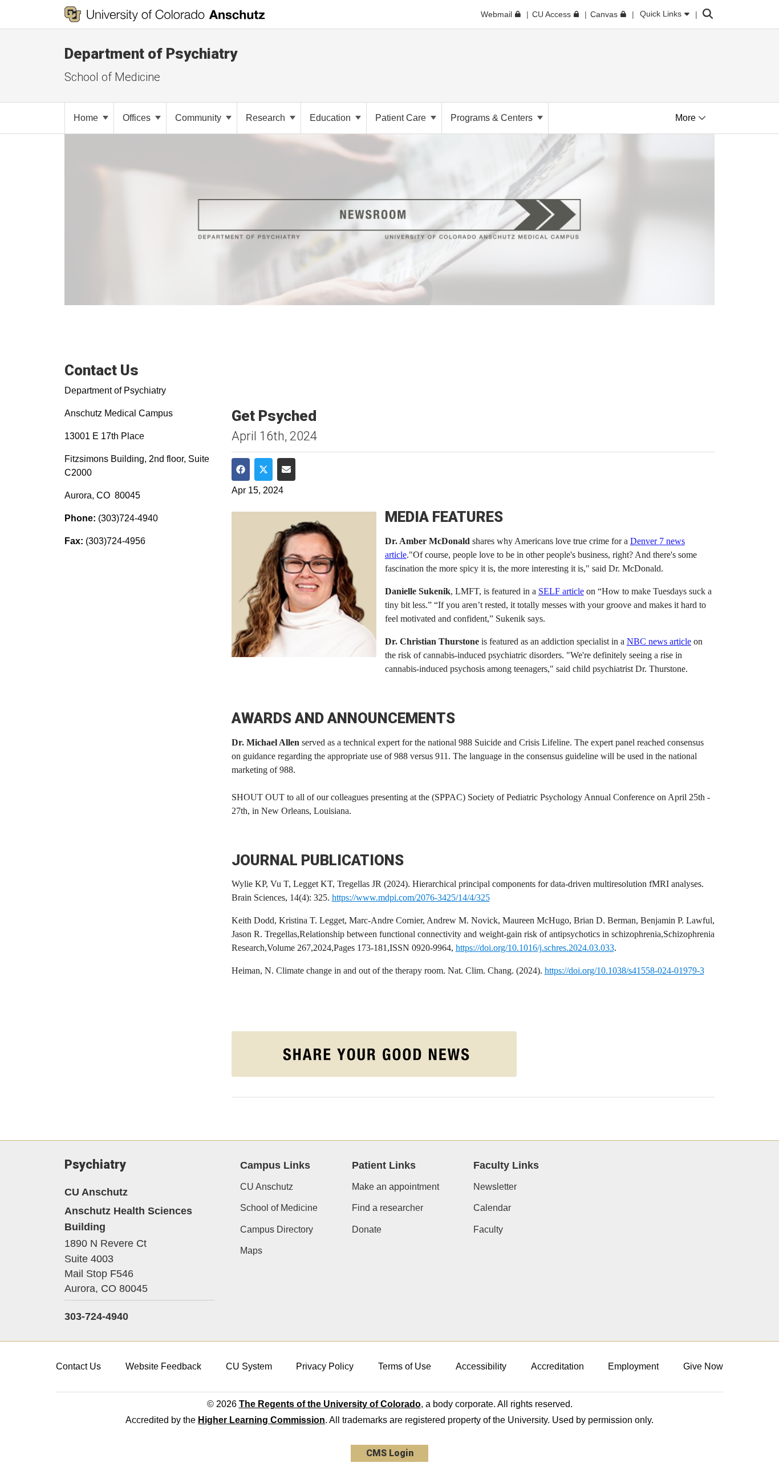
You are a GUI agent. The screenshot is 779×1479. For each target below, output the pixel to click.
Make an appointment (395, 1187)
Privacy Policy (325, 1366)
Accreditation (557, 1366)
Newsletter (495, 1187)
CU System (249, 1366)
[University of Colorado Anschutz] (164, 14)
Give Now (703, 1366)
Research (266, 118)
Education (331, 118)
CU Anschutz (266, 1187)
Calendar (492, 1208)
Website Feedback (163, 1366)
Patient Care (401, 118)
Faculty (488, 1229)
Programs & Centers (493, 118)
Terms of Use (404, 1366)
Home (87, 118)
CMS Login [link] (389, 1453)
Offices (138, 118)
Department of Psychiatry (150, 53)
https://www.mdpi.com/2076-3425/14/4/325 (411, 897)
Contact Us (78, 1366)
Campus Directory (276, 1229)
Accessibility (481, 1366)
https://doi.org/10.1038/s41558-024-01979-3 (624, 970)
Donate (367, 1229)
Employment (633, 1366)
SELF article (561, 591)
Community (199, 118)
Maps (251, 1250)
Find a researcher (387, 1208)
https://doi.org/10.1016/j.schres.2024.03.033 (535, 948)
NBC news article (659, 641)
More (686, 118)
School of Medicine (112, 77)
